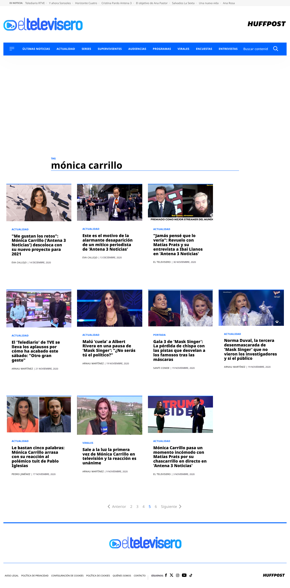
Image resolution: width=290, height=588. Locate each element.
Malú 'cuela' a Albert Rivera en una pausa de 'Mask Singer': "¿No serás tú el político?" (108, 348)
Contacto (139, 575)
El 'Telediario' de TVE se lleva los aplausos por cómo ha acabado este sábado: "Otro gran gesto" (36, 351)
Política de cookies (98, 575)
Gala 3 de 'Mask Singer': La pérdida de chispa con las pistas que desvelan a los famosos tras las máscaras (179, 350)
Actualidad (66, 49)
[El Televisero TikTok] (190, 576)
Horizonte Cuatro (86, 3)
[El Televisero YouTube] (184, 575)
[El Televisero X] (171, 576)
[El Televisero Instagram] (177, 576)
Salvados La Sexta (183, 3)
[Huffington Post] (267, 24)
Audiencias (137, 49)
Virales (183, 49)
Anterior (119, 506)
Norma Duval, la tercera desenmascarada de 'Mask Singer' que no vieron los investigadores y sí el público (250, 349)
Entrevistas (228, 49)
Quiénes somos (122, 575)
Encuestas (204, 49)
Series (86, 49)
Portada (159, 335)
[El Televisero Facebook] (166, 576)
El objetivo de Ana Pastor (152, 3)
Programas (162, 49)
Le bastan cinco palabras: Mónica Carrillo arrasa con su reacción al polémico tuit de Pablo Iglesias (38, 456)
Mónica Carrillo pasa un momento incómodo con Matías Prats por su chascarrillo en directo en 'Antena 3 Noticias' (180, 456)
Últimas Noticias (36, 49)
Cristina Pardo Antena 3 (117, 3)
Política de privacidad (34, 575)
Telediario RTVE (35, 3)
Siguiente (169, 506)
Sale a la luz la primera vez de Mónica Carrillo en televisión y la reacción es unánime (109, 456)
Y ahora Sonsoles (60, 3)
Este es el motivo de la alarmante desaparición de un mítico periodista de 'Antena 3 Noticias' (107, 242)
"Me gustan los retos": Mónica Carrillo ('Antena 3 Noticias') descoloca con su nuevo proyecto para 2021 (39, 245)
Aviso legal (12, 575)
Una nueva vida (209, 3)
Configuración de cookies (67, 575)
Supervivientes (110, 49)
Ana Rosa (229, 3)
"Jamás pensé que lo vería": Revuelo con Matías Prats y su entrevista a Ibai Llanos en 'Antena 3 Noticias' (178, 244)
